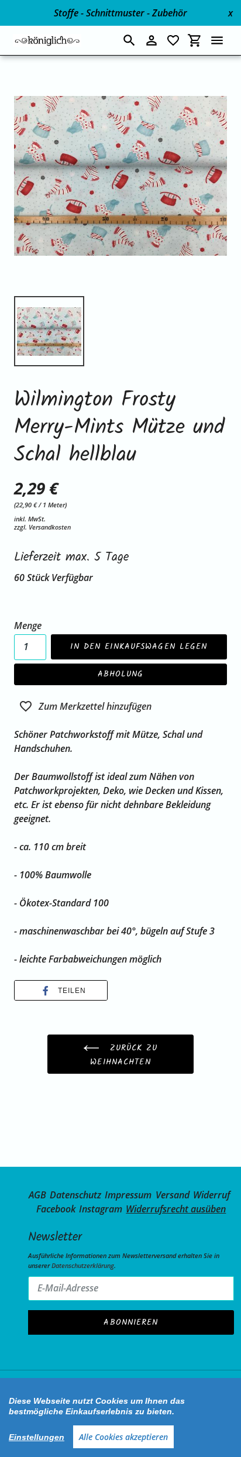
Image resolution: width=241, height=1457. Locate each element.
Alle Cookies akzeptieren (123, 1436)
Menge (28, 625)
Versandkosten (50, 527)
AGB (37, 1194)
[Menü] (217, 40)
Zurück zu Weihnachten (123, 1055)
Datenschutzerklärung (82, 1265)
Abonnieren (131, 1322)
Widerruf (211, 1194)
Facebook (55, 1208)
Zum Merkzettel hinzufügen (95, 706)
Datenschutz (75, 1194)
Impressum (128, 1194)
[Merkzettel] (173, 40)
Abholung (121, 674)
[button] (61, 991)
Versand (173, 1194)
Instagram (100, 1208)
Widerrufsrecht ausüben (176, 1208)
